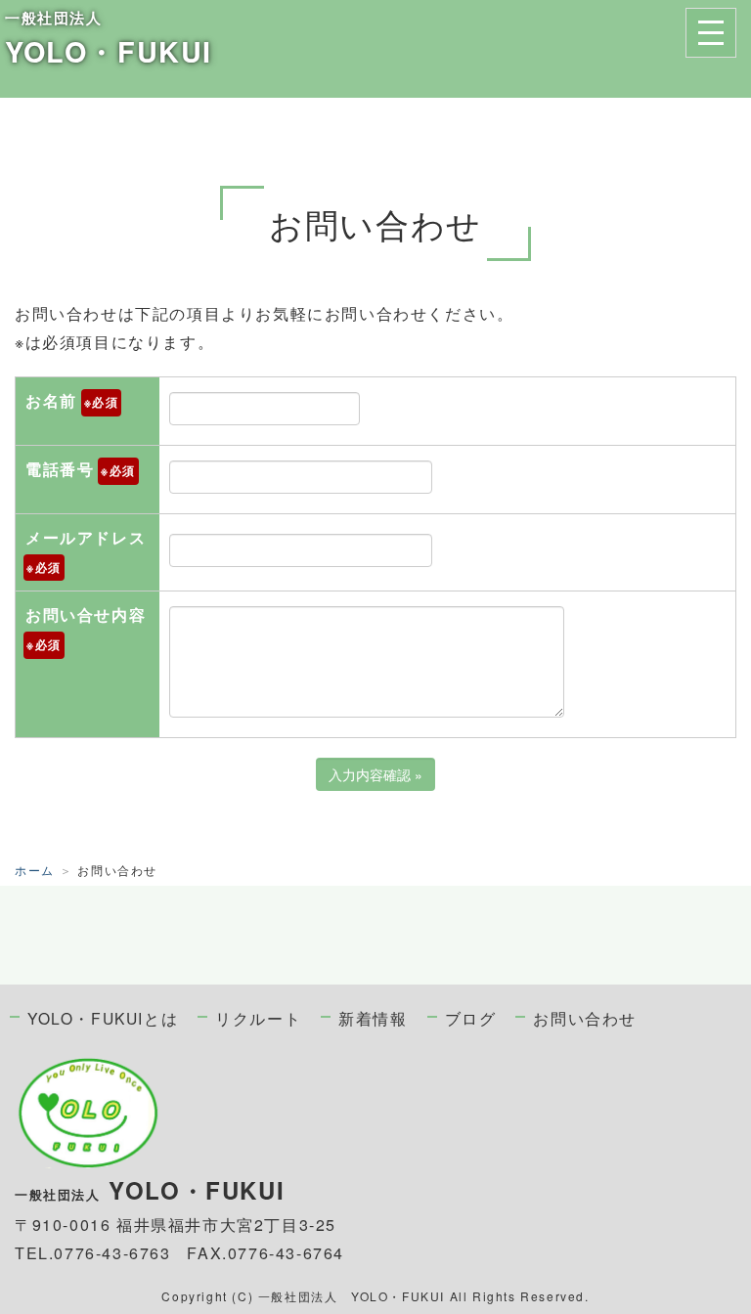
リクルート (258, 1018)
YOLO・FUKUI (108, 51)
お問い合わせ (585, 1018)
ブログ (471, 1018)
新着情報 (372, 1018)
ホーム (35, 869)
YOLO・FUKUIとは (102, 1018)
